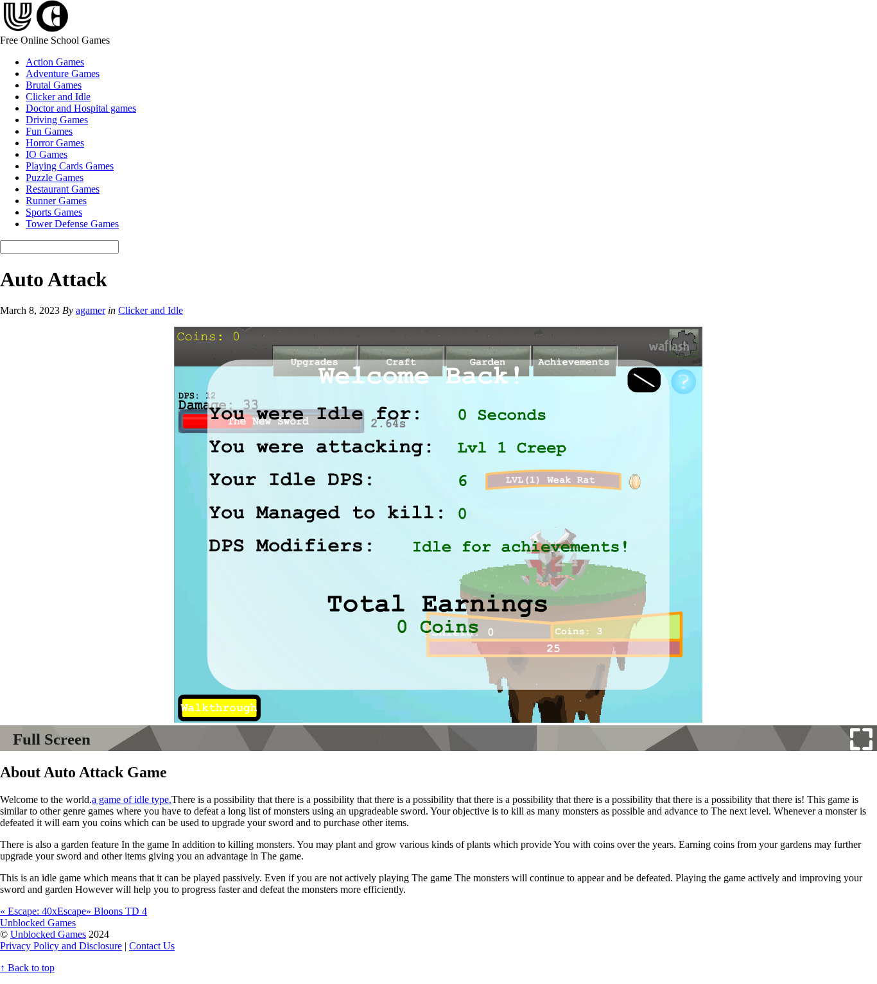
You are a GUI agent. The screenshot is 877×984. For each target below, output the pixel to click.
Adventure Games (63, 73)
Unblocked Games (48, 934)
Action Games (55, 61)
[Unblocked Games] (34, 28)
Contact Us (152, 945)
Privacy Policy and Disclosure (61, 945)
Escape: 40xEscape (43, 911)
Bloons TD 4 (116, 911)
